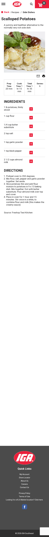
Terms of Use (24, 496)
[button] (37, 77)
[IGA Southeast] (17, 3)
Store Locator (24, 478)
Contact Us (24, 487)
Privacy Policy (24, 493)
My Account (24, 474)
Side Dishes (29, 12)
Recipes (15, 12)
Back (6, 12)
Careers (24, 484)
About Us (24, 481)
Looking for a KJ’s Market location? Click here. (24, 500)
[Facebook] (24, 507)
